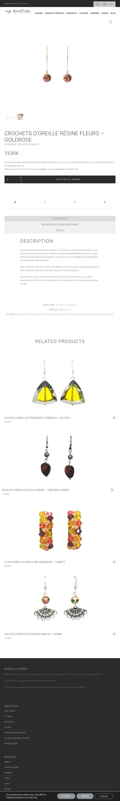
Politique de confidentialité (15, 733)
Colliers (7, 778)
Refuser (85, 796)
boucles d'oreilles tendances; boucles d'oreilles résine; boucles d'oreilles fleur (66, 314)
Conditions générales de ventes (17, 738)
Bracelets (8, 773)
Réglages (104, 796)
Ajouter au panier (68, 179)
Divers (7, 783)
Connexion (9, 3)
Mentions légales (11, 743)
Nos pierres (9, 722)
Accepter (66, 796)
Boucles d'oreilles (28, 144)
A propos (8, 716)
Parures (8, 789)
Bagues (8, 762)
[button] (110, 21)
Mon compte (10, 711)
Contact (8, 727)
